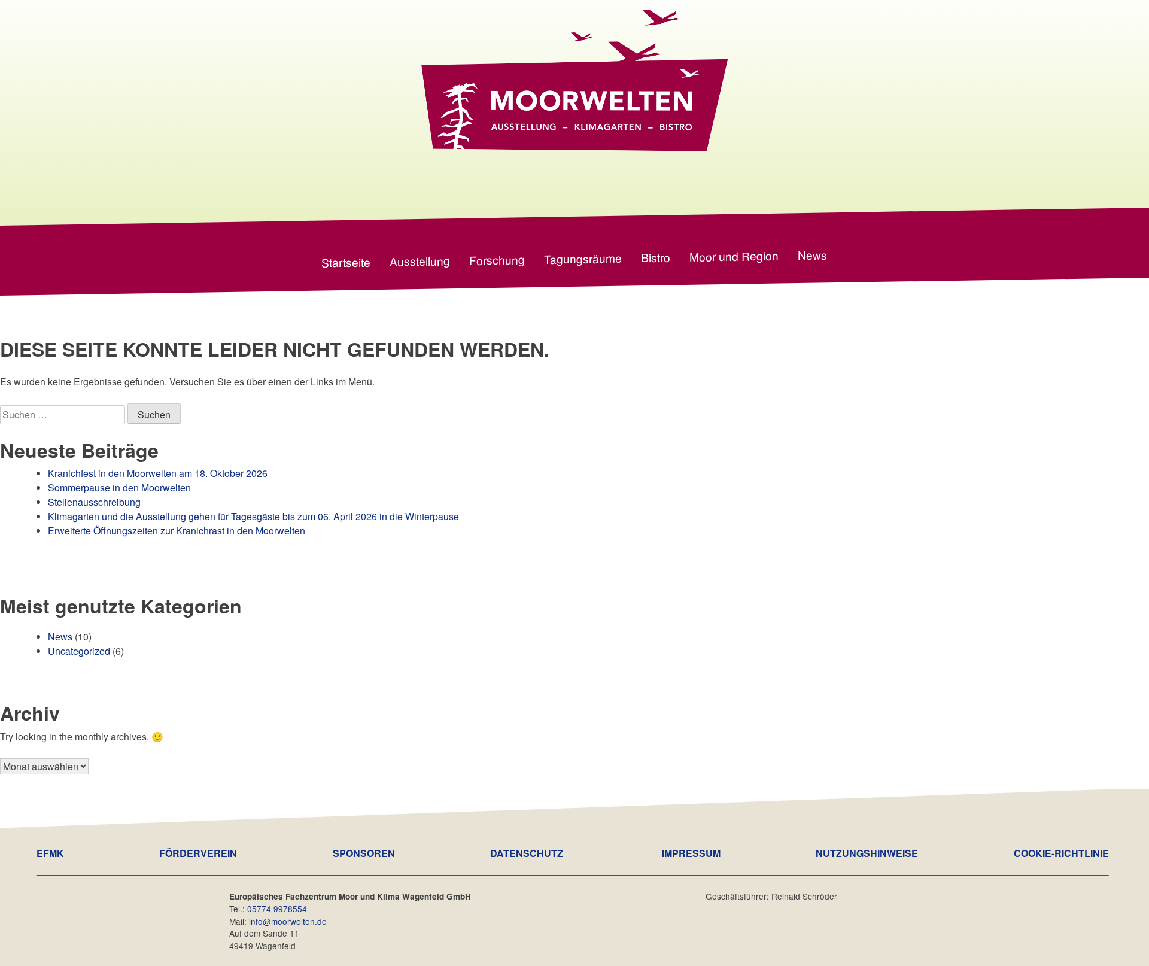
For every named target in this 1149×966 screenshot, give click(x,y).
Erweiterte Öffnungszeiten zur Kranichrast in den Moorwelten (176, 530)
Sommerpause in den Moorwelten (119, 487)
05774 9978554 (277, 909)
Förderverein (198, 853)
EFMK (50, 853)
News (812, 254)
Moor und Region (734, 255)
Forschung (497, 259)
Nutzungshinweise (867, 853)
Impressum (691, 853)
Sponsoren (364, 853)
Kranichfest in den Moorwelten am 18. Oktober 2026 (158, 473)
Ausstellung (420, 260)
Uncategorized (79, 651)
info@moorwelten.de (288, 921)
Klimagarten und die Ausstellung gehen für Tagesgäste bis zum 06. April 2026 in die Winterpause (254, 516)
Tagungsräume (583, 257)
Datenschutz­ (526, 853)
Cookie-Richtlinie (1061, 853)
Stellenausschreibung (94, 502)
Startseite (345, 261)
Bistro (655, 256)
